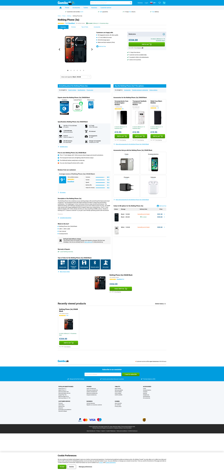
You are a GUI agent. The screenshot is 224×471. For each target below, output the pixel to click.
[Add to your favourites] (164, 34)
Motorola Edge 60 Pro (63, 396)
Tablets (85, 7)
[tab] (67, 70)
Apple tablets (118, 388)
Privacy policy (118, 406)
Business (94, 7)
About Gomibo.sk (91, 431)
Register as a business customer (94, 404)
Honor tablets (118, 393)
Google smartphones (92, 394)
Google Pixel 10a (62, 394)
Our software (118, 404)
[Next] (92, 49)
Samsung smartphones (92, 390)
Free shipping (123, 140)
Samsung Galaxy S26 (63, 391)
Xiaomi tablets (118, 391)
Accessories (76, 7)
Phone (67, 7)
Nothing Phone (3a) (77, 16)
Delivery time (61, 406)
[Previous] (59, 49)
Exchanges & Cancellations (64, 409)
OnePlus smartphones (92, 391)
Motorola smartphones (92, 393)
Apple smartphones (91, 388)
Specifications (81, 90)
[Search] (130, 2)
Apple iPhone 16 (62, 390)
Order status (61, 404)
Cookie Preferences (110, 431)
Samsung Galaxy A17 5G (64, 398)
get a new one (88, 242)
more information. (127, 428)
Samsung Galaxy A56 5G (64, 393)
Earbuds (145, 393)
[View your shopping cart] (164, 3)
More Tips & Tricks (65, 271)
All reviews (63, 192)
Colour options (153, 90)
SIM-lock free (102, 46)
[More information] (142, 48)
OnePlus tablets (118, 394)
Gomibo (117, 401)
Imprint (103, 431)
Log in (146, 3)
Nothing (69, 16)
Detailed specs (64, 146)
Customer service (106, 7)
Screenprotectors (147, 390)
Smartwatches (146, 396)
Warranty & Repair (62, 411)
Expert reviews (72, 90)
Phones (89, 386)
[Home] (60, 8)
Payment (60, 403)
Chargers (145, 391)
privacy (101, 462)
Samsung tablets (119, 390)
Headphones (146, 394)
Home (59, 16)
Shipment (60, 408)
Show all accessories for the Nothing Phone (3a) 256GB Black (132, 144)
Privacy (98, 431)
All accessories (146, 398)
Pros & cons (90, 90)
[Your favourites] (160, 3)
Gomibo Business (91, 403)
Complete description (65, 217)
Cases (144, 388)
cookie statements (111, 462)
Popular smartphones (65, 386)
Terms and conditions (122, 431)
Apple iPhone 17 (62, 388)
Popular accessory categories (140, 90)
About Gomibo (118, 403)
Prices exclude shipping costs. (128, 426)
